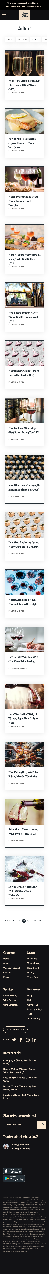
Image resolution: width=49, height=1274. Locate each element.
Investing (22, 40)
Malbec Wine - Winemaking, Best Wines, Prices (20, 1088)
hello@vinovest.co (21, 1145)
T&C (29, 1014)
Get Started (40, 15)
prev (7, 921)
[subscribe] (41, 1125)
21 (35, 921)
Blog (29, 996)
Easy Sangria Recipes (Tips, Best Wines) (20, 1079)
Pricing (30, 973)
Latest (10, 40)
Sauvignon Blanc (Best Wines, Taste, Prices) (21, 1097)
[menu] (4, 14)
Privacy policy (34, 1009)
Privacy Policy (11, 1205)
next (41, 921)
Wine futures (9, 1000)
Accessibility (33, 1019)
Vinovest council (11, 968)
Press (6, 977)
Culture (35, 40)
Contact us (32, 1005)
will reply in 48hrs (21, 1149)
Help (29, 1000)
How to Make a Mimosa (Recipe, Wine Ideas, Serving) (19, 1071)
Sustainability (10, 996)
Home (6, 959)
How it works (34, 968)
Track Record (34, 977)
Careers (7, 973)
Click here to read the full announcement (23, 7)
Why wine (32, 959)
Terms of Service (39, 1202)
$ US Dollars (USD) (15, 1030)
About (6, 963)
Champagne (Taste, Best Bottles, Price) (19, 1062)
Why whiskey (34, 963)
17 (20, 921)
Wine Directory (10, 1005)
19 (28, 921)
